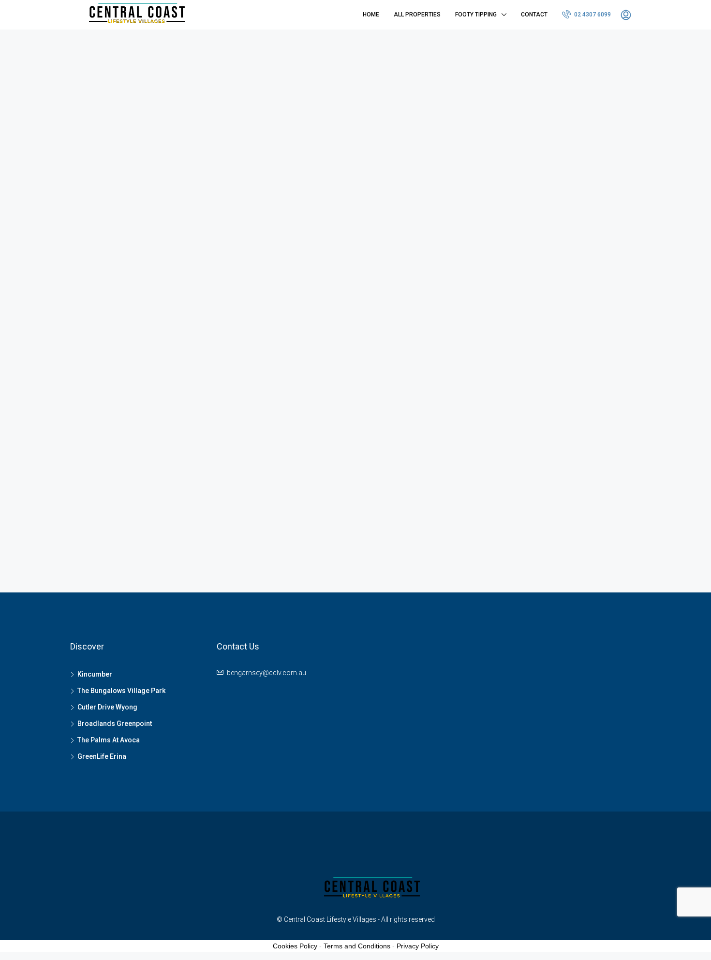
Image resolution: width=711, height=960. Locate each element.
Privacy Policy (418, 946)
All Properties (417, 14)
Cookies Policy (295, 946)
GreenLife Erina (101, 756)
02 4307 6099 (592, 14)
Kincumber (94, 674)
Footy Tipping (476, 14)
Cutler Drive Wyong (107, 707)
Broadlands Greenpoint (114, 723)
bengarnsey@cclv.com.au (266, 673)
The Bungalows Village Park (121, 690)
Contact (534, 14)
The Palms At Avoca (108, 740)
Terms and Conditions (357, 946)
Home (371, 14)
